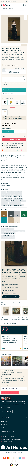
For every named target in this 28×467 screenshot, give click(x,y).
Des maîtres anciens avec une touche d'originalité (13, 231)
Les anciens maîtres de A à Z (8, 233)
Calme (3, 185)
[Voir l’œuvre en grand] (25, 16)
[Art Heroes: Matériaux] (26, 421)
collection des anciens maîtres (12, 48)
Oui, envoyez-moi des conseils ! (10, 392)
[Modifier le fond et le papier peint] (25, 19)
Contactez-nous (7, 411)
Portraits (3, 194)
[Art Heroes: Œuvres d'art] (26, 417)
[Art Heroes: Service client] (26, 424)
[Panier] (26, 5)
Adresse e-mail (4, 385)
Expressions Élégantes (7, 205)
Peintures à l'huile (6, 200)
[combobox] (12, 8)
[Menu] (2, 5)
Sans (9, 131)
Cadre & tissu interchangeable (10, 89)
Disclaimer (10, 452)
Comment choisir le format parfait (19, 76)
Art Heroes (4, 428)
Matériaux (4, 421)
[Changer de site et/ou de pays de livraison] (26, 1)
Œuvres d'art (5, 417)
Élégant (8, 185)
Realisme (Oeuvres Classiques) (18, 200)
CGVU (6, 452)
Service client (5, 424)
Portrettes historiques (7, 198)
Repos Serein (5, 203)
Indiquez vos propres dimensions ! (12, 83)
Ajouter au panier (15, 140)
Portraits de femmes (17, 198)
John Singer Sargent (18, 205)
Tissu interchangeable (9, 93)
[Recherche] (25, 8)
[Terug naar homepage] (8, 5)
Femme (19, 194)
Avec (21, 131)
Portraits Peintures (17, 196)
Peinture (4, 192)
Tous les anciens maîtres (7, 229)
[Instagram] (7, 431)
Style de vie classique (7, 196)
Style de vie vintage (11, 194)
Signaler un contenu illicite (18, 452)
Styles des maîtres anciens (8, 237)
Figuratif (20, 192)
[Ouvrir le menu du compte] (23, 5)
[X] (13, 431)
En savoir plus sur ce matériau (20, 68)
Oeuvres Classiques (11, 192)
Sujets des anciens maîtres (8, 235)
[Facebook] (11, 431)
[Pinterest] (9, 431)
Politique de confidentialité (14, 454)
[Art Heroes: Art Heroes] (26, 428)
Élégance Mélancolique (14, 203)
